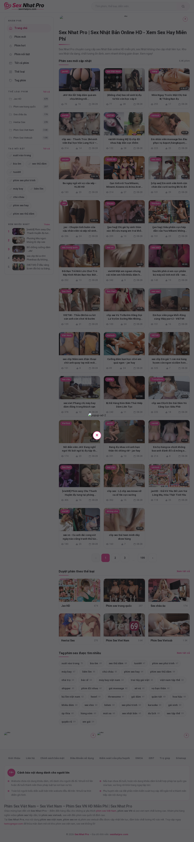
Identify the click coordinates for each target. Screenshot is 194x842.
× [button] (97, 435)
